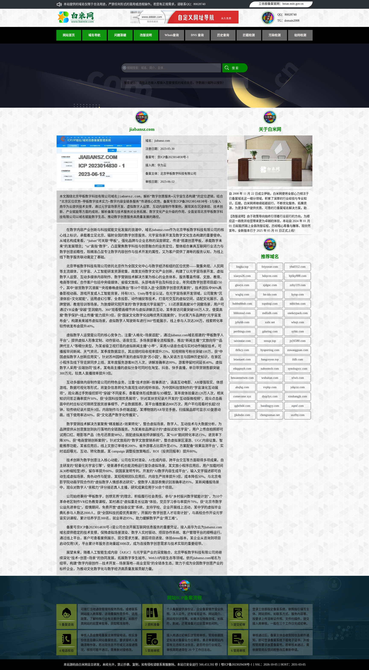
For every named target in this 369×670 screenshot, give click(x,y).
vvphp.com (270, 387)
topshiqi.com (270, 303)
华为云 (161, 165)
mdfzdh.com (269, 313)
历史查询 (223, 35)
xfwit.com (297, 377)
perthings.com (242, 331)
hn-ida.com (270, 294)
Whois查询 (172, 35)
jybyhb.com (242, 322)
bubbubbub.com (242, 303)
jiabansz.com (162, 140)
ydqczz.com (297, 387)
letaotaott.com (242, 359)
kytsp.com (297, 294)
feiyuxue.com (270, 266)
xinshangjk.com (297, 396)
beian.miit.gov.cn (293, 3)
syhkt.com (297, 331)
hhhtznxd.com (242, 313)
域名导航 (94, 35)
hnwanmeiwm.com (242, 377)
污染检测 (275, 35)
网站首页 (69, 35)
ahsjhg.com (242, 387)
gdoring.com (270, 331)
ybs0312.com (298, 266)
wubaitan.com (269, 377)
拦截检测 (249, 35)
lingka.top (242, 266)
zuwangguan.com (297, 350)
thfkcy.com (242, 350)
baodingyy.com (270, 405)
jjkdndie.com (242, 415)
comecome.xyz (242, 396)
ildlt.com (297, 359)
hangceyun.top (270, 359)
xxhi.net (270, 322)
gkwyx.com (242, 285)
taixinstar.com (242, 340)
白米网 (83, 664)
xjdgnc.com (270, 285)
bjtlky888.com (297, 276)
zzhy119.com (298, 285)
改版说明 (146, 35)
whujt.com (297, 322)
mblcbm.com (298, 303)
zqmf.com (297, 405)
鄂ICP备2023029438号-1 (236, 664)
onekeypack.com (298, 313)
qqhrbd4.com (242, 405)
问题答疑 (120, 35)
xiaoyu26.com (242, 276)
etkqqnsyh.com (242, 368)
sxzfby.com (298, 415)
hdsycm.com (269, 276)
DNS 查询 (197, 35)
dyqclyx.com (270, 396)
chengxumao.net (270, 415)
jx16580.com (298, 340)
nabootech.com (270, 368)
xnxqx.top (270, 340)
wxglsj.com (242, 294)
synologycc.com (297, 368)
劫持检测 (300, 35)
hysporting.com (270, 350)
